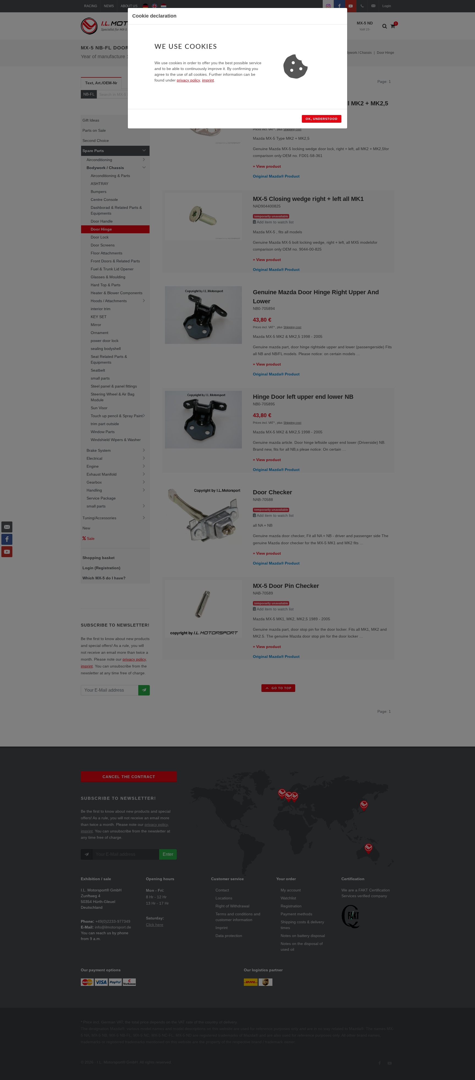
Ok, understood (322, 118)
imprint (208, 80)
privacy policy (188, 80)
